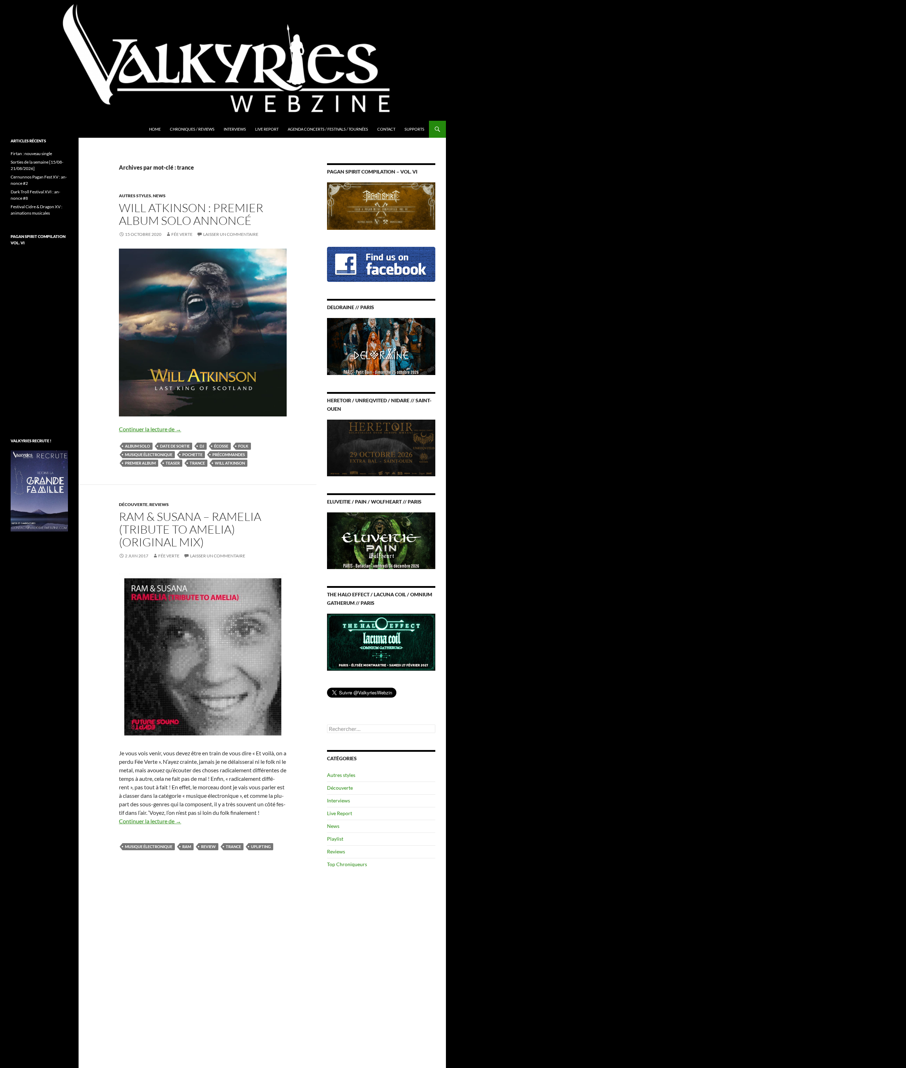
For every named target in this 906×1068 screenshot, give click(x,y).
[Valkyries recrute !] (39, 490)
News (159, 195)
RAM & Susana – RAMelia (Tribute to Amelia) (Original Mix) (190, 529)
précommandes (228, 454)
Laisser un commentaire (230, 234)
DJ (202, 446)
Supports (414, 129)
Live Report (267, 129)
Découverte (133, 504)
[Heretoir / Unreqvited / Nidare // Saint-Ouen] (381, 447)
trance (197, 463)
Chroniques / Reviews (192, 129)
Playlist (335, 839)
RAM (186, 846)
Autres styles (135, 195)
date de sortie (175, 446)
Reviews (159, 504)
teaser (173, 463)
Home (155, 129)
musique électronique (148, 454)
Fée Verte (182, 234)
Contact (386, 129)
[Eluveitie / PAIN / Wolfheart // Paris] (381, 540)
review (208, 846)
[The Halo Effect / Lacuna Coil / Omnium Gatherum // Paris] (381, 641)
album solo (137, 446)
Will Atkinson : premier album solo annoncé (191, 214)
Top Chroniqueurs (347, 864)
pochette (192, 454)
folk (243, 446)
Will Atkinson (230, 463)
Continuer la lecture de (150, 429)
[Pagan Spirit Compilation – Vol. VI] (381, 206)
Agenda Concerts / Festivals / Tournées (328, 129)
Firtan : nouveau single (31, 153)
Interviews (235, 129)
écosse (221, 446)
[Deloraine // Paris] (381, 346)
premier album (140, 463)
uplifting (261, 846)
